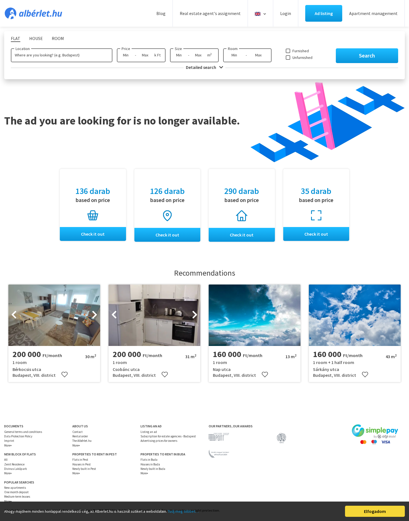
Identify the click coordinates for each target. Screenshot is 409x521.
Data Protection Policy (18, 436)
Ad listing (324, 13)
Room (233, 48)
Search (367, 55)
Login (285, 13)
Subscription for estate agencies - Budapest (168, 436)
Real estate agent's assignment (210, 13)
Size (178, 48)
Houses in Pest (81, 464)
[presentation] (14, 315)
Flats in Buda (149, 460)
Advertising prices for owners (159, 441)
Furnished (300, 50)
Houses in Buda (150, 464)
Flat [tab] (15, 38)
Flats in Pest (80, 460)
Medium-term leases (17, 496)
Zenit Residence (14, 464)
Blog (161, 13)
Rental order (80, 436)
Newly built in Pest (84, 469)
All (6, 460)
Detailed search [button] (201, 67)
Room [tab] (58, 38)
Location (23, 48)
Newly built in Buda (153, 469)
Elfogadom (375, 511)
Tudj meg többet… (183, 511)
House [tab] (36, 38)
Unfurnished (302, 57)
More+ (8, 445)
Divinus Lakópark (15, 469)
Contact (77, 432)
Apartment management (373, 13)
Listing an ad (149, 432)
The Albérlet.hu (82, 441)
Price (126, 48)
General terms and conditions (23, 432)
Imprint (9, 441)
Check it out (93, 234)
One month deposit (16, 492)
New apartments (15, 488)
